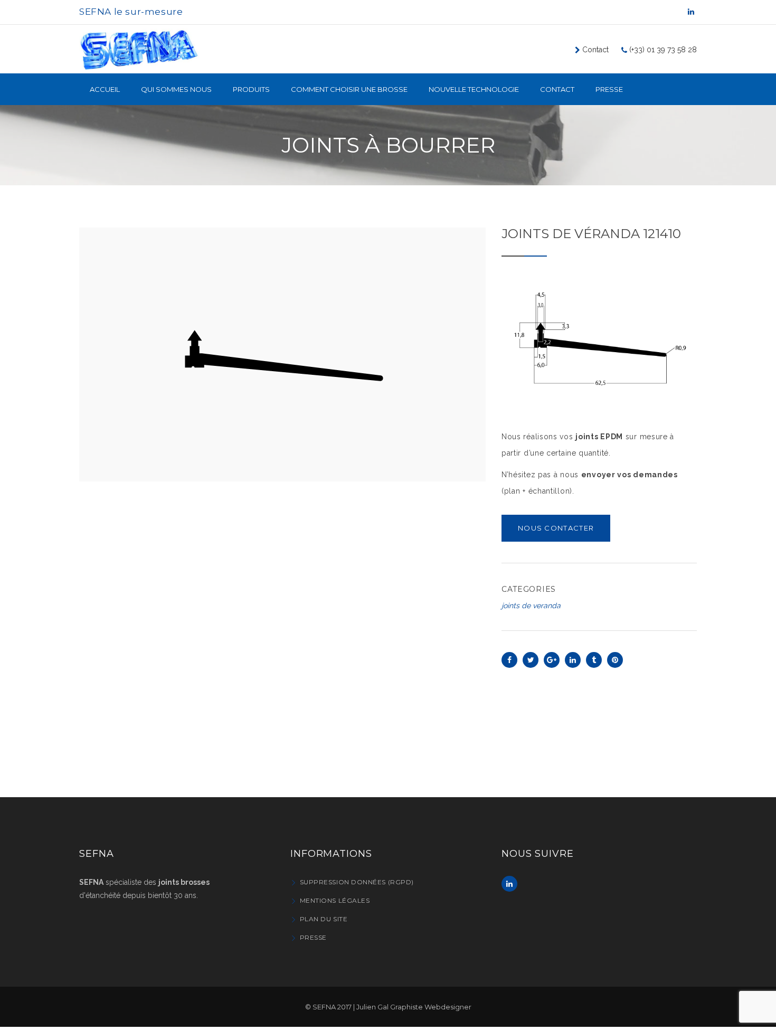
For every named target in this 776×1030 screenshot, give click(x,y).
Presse (313, 937)
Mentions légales (335, 900)
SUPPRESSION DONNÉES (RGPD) (357, 882)
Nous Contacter (556, 528)
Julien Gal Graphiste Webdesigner (413, 1007)
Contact (594, 49)
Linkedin (509, 884)
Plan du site (323, 919)
